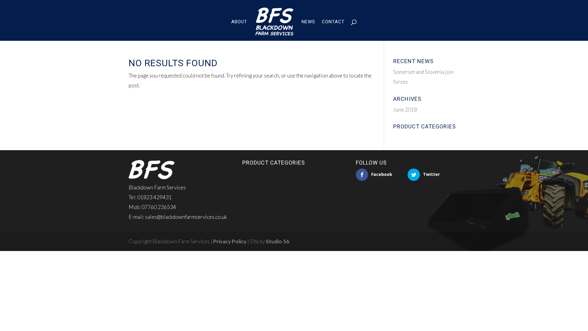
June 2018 (405, 109)
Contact (333, 22)
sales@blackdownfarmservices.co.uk (186, 217)
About (239, 22)
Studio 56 (277, 241)
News (308, 22)
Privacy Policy (230, 241)
